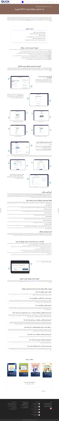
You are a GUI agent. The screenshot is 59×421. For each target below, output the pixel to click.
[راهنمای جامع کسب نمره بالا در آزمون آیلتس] (23, 367)
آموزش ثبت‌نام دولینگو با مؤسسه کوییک (38, 38)
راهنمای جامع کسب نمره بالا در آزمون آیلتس (24, 373)
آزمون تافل (33, 18)
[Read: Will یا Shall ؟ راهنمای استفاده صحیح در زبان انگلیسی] (39, 412)
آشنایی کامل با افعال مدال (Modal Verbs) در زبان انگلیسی (34, 409)
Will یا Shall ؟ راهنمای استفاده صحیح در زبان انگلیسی (35, 412)
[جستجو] (20, 2)
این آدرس (42, 79)
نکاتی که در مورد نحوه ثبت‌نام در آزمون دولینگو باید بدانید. (35, 37)
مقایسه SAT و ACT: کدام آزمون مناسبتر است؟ (12, 373)
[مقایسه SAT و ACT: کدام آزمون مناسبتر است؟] (11, 367)
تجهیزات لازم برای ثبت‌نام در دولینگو (39, 32)
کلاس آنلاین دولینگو (28, 280)
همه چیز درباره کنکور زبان (12, 406)
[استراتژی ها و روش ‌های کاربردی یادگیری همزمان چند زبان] (47, 367)
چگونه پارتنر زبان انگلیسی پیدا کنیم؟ (35, 373)
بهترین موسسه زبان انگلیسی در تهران (11, 403)
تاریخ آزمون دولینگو (42, 35)
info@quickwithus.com (25, 404)
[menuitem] (56, 2)
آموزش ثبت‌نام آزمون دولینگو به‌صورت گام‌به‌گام (37, 34)
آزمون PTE (29, 18)
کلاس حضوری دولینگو (35, 280)
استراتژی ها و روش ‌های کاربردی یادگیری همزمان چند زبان (47, 374)
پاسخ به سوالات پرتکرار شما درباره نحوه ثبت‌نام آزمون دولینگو (35, 40)
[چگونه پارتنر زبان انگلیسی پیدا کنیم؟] (35, 367)
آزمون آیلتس (36, 18)
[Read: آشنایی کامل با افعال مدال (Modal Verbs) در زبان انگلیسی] (39, 409)
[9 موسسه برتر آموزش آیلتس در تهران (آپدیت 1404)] (58, 210)
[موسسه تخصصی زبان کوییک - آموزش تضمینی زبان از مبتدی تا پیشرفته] (5, 2)
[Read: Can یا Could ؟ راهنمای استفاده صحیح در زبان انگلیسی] (39, 404)
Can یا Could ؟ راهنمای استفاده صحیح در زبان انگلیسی (35, 404)
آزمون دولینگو (12, 19)
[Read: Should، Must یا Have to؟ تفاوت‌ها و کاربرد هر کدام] (39, 406)
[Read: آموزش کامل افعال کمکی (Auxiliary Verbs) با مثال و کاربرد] (39, 415)
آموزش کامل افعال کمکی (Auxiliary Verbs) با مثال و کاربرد (34, 415)
